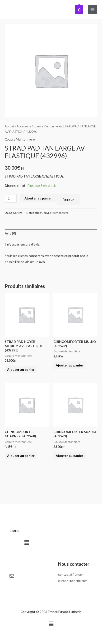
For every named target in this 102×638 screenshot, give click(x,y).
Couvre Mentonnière (47, 126)
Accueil (9, 126)
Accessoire (24, 126)
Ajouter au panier (38, 198)
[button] (27, 542)
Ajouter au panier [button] (21, 369)
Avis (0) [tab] (10, 233)
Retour (68, 200)
